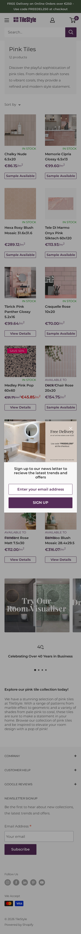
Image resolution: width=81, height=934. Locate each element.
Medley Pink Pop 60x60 (19, 388)
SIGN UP (40, 503)
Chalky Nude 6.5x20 (15, 156)
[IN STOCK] (20, 130)
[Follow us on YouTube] (42, 882)
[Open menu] (6, 20)
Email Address (18, 827)
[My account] (52, 20)
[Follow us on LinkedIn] (25, 882)
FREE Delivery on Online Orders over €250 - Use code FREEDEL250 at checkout (40, 6)
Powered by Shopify (18, 924)
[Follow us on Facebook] (16, 882)
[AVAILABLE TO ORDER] (60, 361)
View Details (20, 334)
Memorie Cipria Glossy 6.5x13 (58, 156)
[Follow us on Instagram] (7, 882)
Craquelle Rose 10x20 (57, 309)
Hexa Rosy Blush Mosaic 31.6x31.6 (18, 230)
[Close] (70, 428)
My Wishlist (62, 19)
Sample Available (20, 176)
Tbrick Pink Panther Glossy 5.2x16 (17, 311)
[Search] (70, 32)
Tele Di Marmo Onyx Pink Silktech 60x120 (58, 232)
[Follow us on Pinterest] (33, 882)
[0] (73, 20)
